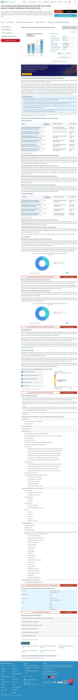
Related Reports (25, 643)
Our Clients (3, 671)
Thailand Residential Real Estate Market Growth (30, 651)
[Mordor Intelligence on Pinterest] (51, 677)
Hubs (13, 684)
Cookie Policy (15, 689)
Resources (53, 1)
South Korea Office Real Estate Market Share (48, 651)
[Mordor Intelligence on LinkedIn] (44, 677)
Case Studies (15, 679)
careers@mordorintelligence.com (49, 671)
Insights (2, 679)
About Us (3, 668)
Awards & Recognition (5, 676)
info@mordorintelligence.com (32, 679)
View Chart (27, 74)
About (39, 1)
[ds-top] (65, 15)
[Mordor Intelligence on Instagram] (54, 677)
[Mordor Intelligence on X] (49, 677)
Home (2, 665)
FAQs (13, 676)
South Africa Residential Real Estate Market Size (66, 646)
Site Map (14, 692)
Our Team (14, 668)
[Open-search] (75, 2)
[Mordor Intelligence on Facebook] (46, 677)
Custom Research (32, 1)
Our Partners (15, 671)
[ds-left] (10, 40)
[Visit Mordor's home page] (8, 2)
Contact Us (14, 681)
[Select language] (69, 2)
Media (2, 673)
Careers (2, 687)
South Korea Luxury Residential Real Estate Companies (33, 658)
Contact (66, 1)
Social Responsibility (16, 673)
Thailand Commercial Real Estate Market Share (30, 646)
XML (2, 692)
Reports (24, 1)
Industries (60, 1)
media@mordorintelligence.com (32, 684)
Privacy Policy (4, 689)
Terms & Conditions (16, 687)
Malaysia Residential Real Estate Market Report (49, 646)
